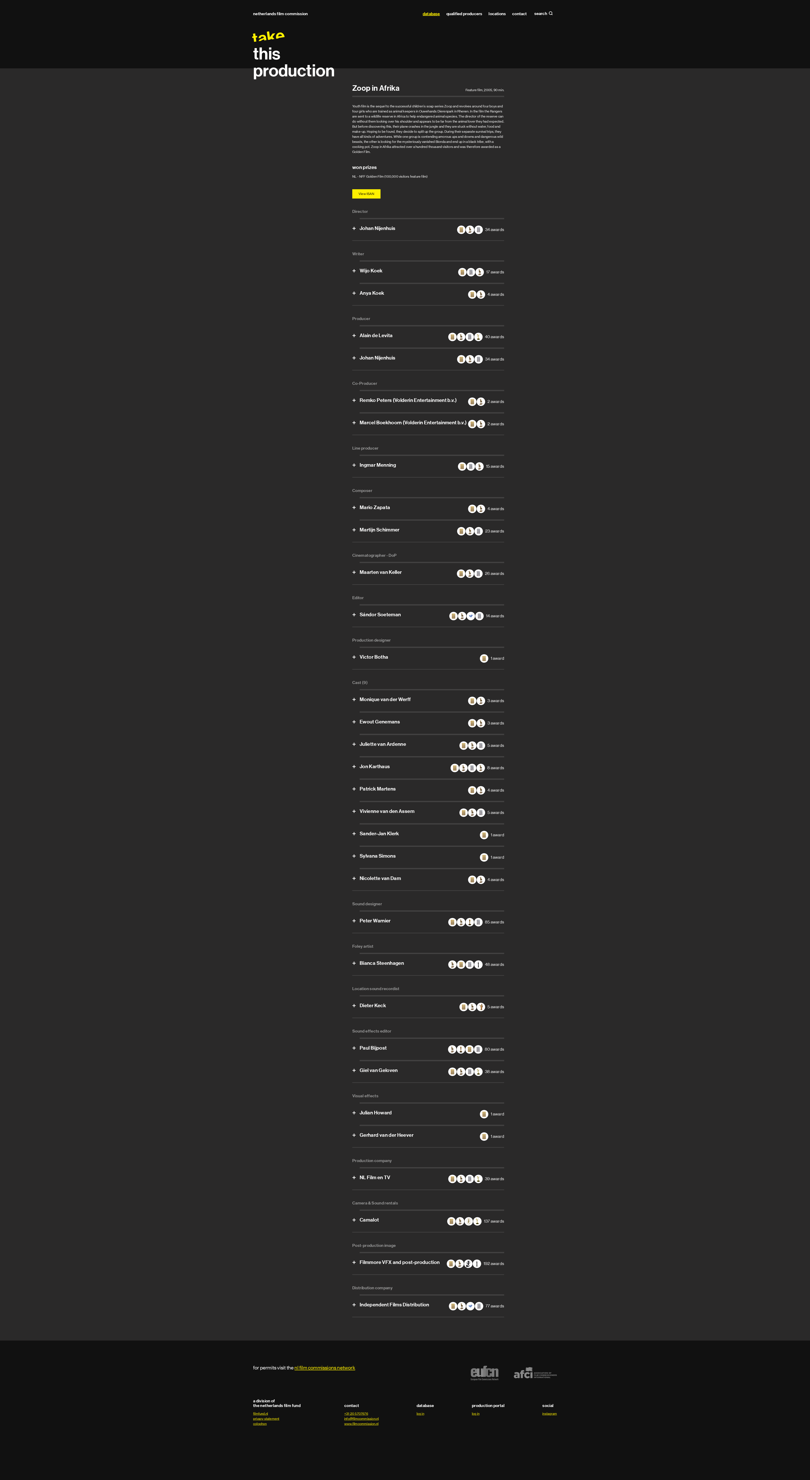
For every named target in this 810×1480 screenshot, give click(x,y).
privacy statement (266, 1419)
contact (519, 13)
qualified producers (464, 13)
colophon (260, 1424)
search (541, 13)
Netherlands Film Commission (280, 13)
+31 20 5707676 (356, 1414)
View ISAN (366, 194)
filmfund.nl (260, 1414)
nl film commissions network (324, 1368)
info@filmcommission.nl (361, 1419)
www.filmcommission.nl (361, 1424)
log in (420, 1414)
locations (497, 13)
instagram (549, 1414)
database (431, 13)
